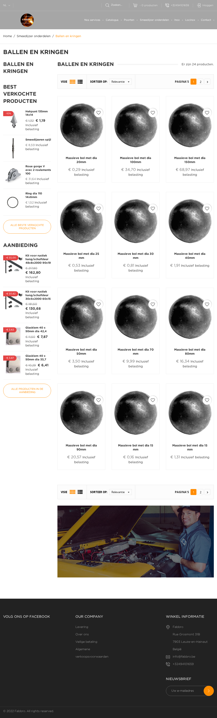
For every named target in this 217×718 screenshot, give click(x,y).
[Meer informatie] (93, 182)
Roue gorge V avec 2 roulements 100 (38, 170)
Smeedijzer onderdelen (154, 20)
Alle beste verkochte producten (27, 227)
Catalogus (112, 20)
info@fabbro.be (184, 656)
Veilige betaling (86, 642)
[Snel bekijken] (83, 182)
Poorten (129, 20)
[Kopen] (71, 182)
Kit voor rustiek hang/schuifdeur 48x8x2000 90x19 (38, 259)
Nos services (92, 20)
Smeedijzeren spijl (38, 140)
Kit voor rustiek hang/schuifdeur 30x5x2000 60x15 (38, 295)
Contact (206, 20)
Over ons (82, 634)
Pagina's (182, 81)
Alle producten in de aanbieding (27, 390)
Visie (64, 82)
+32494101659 (180, 5)
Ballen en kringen (18, 68)
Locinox (190, 20)
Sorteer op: (98, 82)
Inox (177, 20)
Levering (81, 627)
